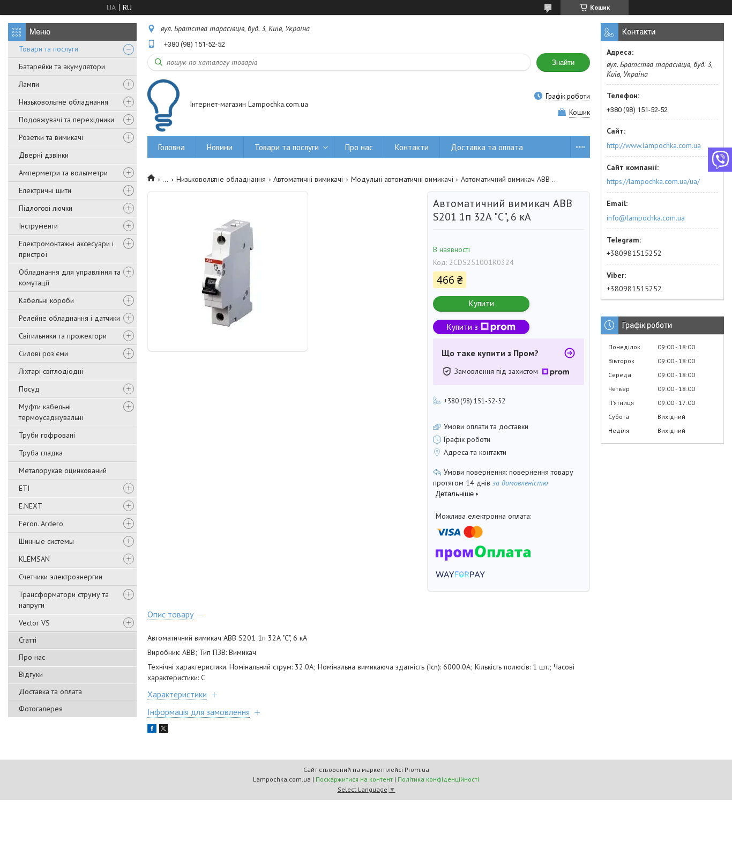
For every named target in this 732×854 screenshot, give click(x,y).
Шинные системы (46, 541)
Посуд (29, 389)
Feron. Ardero (41, 523)
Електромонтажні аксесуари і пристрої (66, 249)
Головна (171, 147)
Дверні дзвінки (44, 155)
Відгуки (31, 674)
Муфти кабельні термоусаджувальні (51, 412)
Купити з (462, 327)
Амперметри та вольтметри (63, 173)
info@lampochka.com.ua (646, 218)
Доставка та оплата (50, 691)
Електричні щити (45, 190)
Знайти (563, 62)
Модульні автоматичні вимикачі (402, 179)
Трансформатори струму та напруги (64, 600)
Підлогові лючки (45, 208)
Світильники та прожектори (63, 336)
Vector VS (34, 623)
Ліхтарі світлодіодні (51, 371)
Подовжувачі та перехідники (66, 119)
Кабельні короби (46, 300)
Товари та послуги (48, 49)
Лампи (29, 84)
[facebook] (151, 730)
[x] (163, 730)
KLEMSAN (34, 559)
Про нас (32, 657)
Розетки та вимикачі (51, 137)
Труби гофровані (47, 435)
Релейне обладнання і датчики (69, 318)
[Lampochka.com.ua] (163, 105)
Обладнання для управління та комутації (70, 277)
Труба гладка (41, 453)
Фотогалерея (41, 708)
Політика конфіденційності (438, 779)
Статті (27, 640)
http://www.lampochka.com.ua (654, 145)
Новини (220, 147)
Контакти (412, 147)
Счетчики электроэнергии (60, 576)
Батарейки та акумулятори (62, 66)
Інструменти (38, 226)
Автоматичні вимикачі (308, 179)
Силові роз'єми (43, 353)
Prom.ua (417, 769)
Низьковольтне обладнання (63, 102)
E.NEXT (30, 506)
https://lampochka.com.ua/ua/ (653, 181)
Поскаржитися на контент (354, 779)
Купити (481, 303)
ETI (24, 488)
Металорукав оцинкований (63, 470)
